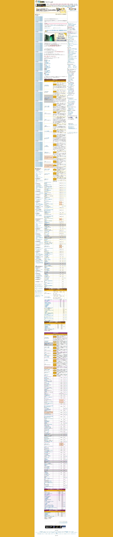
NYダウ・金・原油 (75, 4)
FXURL (64, 521)
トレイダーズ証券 (47, 383)
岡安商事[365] (46, 261)
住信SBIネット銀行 (47, 226)
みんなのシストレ (47, 448)
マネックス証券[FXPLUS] (48, 190)
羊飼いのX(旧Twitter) (71, 124)
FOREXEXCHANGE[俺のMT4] (48, 285)
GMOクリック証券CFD (39, 215)
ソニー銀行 (46, 503)
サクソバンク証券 (38, 184)
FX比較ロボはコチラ (70, 70)
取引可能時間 (52, 5)
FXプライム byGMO (48, 63)
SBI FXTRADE (46, 91)
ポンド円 (62, 4)
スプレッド (47, 5)
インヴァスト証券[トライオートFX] (73, 36)
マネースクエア (38, 203)
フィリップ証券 (47, 279)
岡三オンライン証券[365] (48, 265)
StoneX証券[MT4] (38, 189)
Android (66, 335)
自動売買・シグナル (69, 5)
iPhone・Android (55, 5)
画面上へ (66, 521)
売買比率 (72, 5)
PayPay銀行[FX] (38, 200)
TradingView (54, 25)
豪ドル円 (65, 4)
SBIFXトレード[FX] (70, 52)
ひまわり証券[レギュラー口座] (48, 243)
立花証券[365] (46, 327)
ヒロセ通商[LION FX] (38, 199)
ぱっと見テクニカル (62, 6)
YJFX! (46, 61)
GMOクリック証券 (48, 60)
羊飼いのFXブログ (73, 6)
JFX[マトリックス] (70, 43)
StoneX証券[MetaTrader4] (39, 239)
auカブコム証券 (47, 205)
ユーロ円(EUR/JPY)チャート (39, 290)
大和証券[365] (46, 326)
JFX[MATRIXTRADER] (39, 185)
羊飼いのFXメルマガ (70, 23)
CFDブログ (57, 6)
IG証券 (37, 268)
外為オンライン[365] (47, 515)
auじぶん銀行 (46, 256)
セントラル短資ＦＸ (38, 240)
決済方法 (69, 65)
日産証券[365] (46, 274)
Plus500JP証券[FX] (70, 45)
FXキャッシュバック (69, 6)
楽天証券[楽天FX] (38, 208)
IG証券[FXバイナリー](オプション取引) (49, 516)
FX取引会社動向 (47, 6)
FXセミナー (50, 6)
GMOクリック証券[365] (47, 259)
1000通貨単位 (58, 5)
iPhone (65, 82)
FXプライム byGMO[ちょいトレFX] (49, 310)
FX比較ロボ (65, 6)
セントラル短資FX (48, 70)
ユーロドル (54, 4)
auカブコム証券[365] (47, 466)
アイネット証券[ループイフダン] (49, 252)
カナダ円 (68, 4)
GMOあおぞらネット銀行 (48, 427)
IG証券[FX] (37, 170)
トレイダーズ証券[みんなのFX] (71, 33)
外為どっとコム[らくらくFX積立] (72, 51)
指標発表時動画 (71, 4)
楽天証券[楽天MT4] (47, 222)
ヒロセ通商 (47, 66)
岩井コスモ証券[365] (47, 300)
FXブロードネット (38, 176)
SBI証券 (37, 224)
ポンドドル (56, 4)
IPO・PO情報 (59, 6)
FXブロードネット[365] (47, 325)
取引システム (75, 67)
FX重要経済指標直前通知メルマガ (72, 128)
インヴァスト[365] (47, 457)
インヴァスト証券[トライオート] (49, 207)
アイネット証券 (47, 234)
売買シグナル (70, 67)
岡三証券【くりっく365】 (39, 177)
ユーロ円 (59, 4)
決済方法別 (63, 5)
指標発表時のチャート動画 (39, 295)
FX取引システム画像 (76, 5)
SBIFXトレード (47, 62)
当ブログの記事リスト (39, 284)
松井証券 (37, 202)
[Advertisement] (67, 2)
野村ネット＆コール (47, 287)
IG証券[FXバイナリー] (71, 108)
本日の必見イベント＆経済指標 (72, 24)
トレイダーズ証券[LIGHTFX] (39, 193)
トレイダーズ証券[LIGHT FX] (72, 48)
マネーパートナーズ (47, 156)
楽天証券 (46, 193)
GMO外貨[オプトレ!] (38, 210)
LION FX (69, 76)
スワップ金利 (49, 5)
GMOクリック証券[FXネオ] (39, 237)
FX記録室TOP (48, 4)
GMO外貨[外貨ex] (38, 186)
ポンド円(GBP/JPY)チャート (39, 291)
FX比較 (52, 6)
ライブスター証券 (47, 236)
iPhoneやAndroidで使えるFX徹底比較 (51, 10)
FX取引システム (38, 296)
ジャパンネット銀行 (47, 309)
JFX (45, 161)
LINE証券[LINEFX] (38, 207)
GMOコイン (69, 60)
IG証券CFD (37, 214)
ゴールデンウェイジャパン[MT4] (72, 99)
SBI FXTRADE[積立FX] (48, 324)
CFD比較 (54, 6)
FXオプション (66, 5)
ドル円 (51, 4)
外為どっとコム (47, 152)
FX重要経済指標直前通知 (71, 25)
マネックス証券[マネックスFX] (48, 188)
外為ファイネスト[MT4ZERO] (48, 424)
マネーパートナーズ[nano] (48, 411)
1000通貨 (74, 65)
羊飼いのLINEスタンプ (71, 126)
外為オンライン (38, 179)
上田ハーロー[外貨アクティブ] (48, 299)
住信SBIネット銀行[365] (48, 302)
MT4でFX (61, 5)
